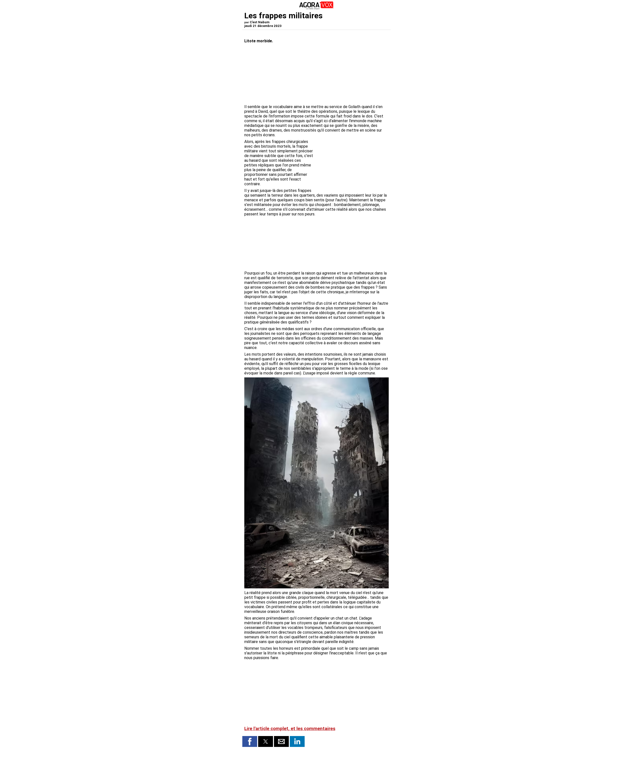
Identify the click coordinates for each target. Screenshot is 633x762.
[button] (249, 741)
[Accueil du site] (316, 8)
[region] (352, 165)
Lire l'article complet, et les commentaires (289, 728)
